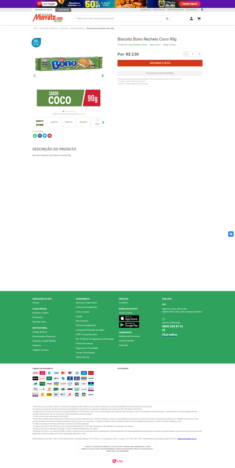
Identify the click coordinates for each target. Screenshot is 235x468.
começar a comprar (117, 35)
